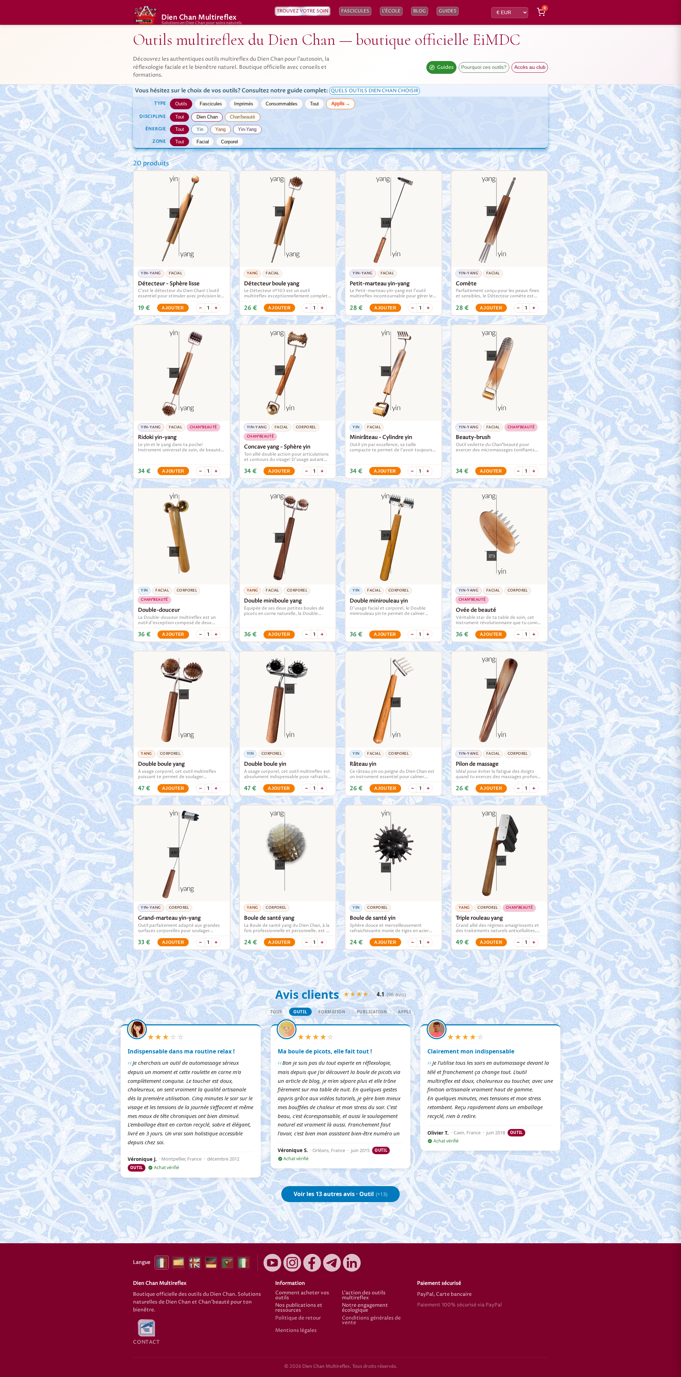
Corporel (229, 141)
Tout (314, 103)
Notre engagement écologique (365, 1308)
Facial (202, 141)
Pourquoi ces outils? (483, 67)
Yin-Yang (247, 129)
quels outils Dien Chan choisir (375, 90)
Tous (276, 1011)
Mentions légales (296, 1330)
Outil (300, 1011)
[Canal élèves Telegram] (332, 1263)
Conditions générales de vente (371, 1321)
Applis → (340, 103)
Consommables (282, 103)
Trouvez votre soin (302, 11)
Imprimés (243, 103)
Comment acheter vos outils (302, 1295)
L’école (391, 11)
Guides (447, 11)
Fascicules (355, 11)
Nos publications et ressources (298, 1308)
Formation (332, 1011)
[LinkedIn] (352, 1263)
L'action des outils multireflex (364, 1295)
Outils (181, 103)
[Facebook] (312, 1263)
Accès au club (530, 67)
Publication (372, 1011)
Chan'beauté (242, 117)
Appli (404, 1011)
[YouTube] (272, 1263)
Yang (220, 129)
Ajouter (173, 308)
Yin (199, 129)
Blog (419, 11)
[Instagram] (292, 1263)
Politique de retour (298, 1318)
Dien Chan (207, 117)
